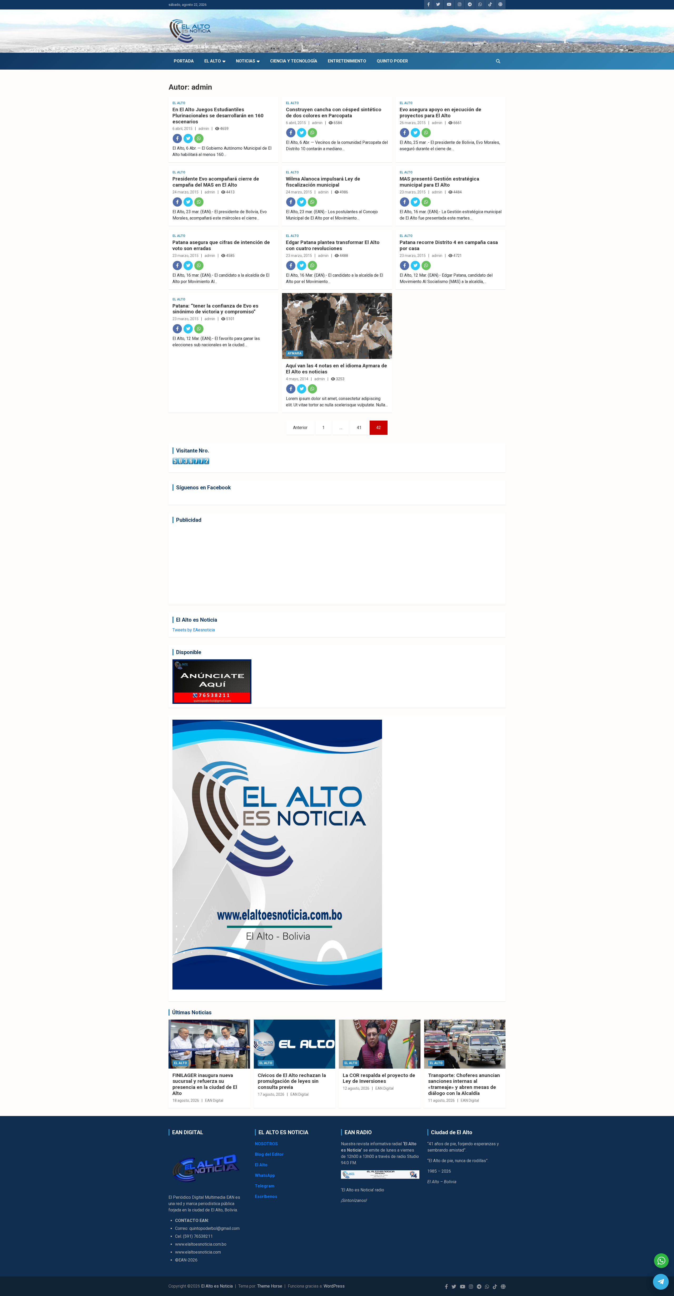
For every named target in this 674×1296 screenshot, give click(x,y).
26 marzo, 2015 (413, 123)
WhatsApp (265, 1175)
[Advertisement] (330, 564)
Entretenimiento (347, 61)
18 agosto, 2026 (185, 1100)
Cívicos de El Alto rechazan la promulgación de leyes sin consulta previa (292, 1081)
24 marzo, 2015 (185, 192)
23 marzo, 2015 (413, 192)
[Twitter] (188, 138)
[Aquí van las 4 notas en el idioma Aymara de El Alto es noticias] (337, 326)
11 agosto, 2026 (441, 1100)
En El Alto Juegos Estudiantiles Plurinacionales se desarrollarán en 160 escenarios (218, 115)
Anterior (300, 427)
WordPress (334, 1286)
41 (359, 427)
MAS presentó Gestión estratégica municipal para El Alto (439, 182)
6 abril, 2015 (182, 128)
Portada (184, 61)
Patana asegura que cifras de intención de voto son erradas (221, 245)
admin (204, 128)
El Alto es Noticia (217, 1286)
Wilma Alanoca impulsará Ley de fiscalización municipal (323, 182)
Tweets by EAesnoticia (193, 629)
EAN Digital (214, 1100)
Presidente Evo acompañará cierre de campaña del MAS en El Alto (215, 182)
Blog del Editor (269, 1154)
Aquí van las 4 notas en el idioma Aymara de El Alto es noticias (336, 369)
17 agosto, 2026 (271, 1094)
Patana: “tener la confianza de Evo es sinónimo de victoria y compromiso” (215, 309)
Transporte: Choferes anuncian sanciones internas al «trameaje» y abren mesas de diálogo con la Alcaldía (464, 1084)
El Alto (212, 61)
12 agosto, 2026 (356, 1088)
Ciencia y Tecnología (293, 61)
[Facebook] (177, 138)
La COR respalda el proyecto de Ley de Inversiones (379, 1078)
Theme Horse (269, 1286)
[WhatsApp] (199, 138)
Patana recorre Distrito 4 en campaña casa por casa (449, 245)
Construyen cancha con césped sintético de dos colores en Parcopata (333, 112)
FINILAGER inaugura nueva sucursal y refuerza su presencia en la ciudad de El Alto (204, 1084)
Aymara (294, 353)
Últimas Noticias (192, 1012)
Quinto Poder (392, 61)
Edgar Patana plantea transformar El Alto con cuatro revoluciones (332, 245)
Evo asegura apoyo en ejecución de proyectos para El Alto (440, 112)
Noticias (245, 61)
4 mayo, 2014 (297, 379)
